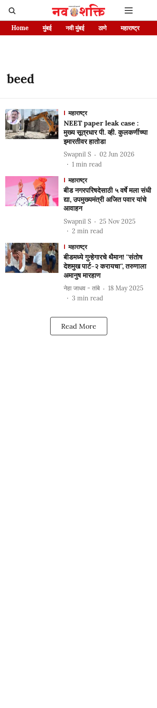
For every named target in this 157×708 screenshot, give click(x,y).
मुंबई (47, 28)
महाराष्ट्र (130, 28)
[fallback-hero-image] (34, 139)
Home (20, 28)
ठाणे (103, 28)
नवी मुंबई (75, 28)
